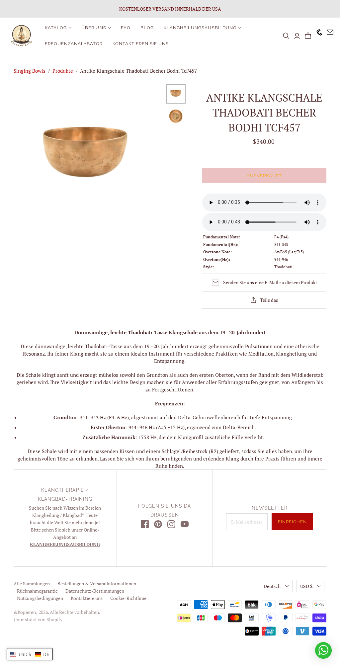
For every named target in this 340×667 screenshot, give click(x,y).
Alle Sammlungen (32, 583)
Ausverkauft (264, 175)
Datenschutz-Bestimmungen (94, 591)
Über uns (93, 27)
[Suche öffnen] (286, 36)
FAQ (125, 27)
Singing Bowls (29, 70)
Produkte (62, 70)
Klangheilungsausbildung (200, 27)
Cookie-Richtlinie (128, 598)
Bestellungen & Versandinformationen (96, 583)
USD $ (306, 586)
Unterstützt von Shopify (38, 619)
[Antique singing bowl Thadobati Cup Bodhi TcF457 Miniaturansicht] (176, 94)
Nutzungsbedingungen (40, 598)
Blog (147, 27)
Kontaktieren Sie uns (141, 43)
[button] (29, 654)
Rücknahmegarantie (37, 591)
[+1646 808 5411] (317, 35)
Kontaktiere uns (87, 598)
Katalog (56, 27)
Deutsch (272, 586)
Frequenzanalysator (74, 43)
